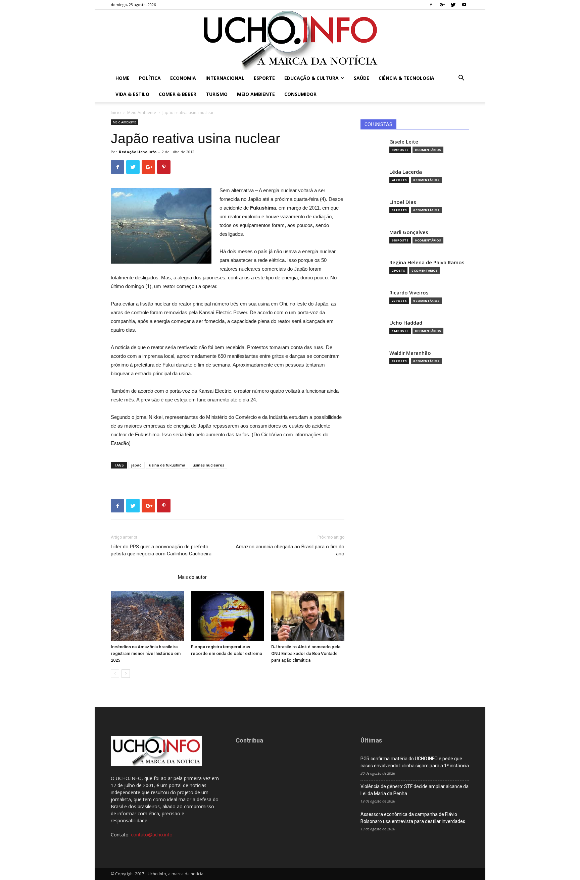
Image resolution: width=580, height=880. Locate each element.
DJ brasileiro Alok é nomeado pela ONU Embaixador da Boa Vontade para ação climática (305, 653)
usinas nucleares (208, 465)
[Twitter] (453, 4)
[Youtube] (464, 4)
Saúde (361, 78)
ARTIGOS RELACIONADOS (142, 577)
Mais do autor (192, 577)
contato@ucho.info (152, 834)
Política (150, 78)
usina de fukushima (167, 465)
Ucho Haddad (405, 323)
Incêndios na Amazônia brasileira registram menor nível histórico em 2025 (146, 653)
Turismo (217, 94)
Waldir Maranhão (410, 353)
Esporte (264, 78)
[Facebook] (431, 4)
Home (122, 78)
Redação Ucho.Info (137, 151)
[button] (461, 78)
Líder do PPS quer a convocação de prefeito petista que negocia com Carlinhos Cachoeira (161, 550)
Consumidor (300, 94)
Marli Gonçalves (408, 232)
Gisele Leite (403, 142)
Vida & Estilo (132, 94)
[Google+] (442, 4)
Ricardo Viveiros (409, 292)
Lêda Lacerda (405, 172)
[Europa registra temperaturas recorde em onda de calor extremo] (227, 616)
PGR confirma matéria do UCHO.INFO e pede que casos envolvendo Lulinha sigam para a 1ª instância (414, 762)
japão (136, 465)
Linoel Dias (402, 202)
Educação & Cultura (311, 78)
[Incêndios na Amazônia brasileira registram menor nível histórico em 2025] (147, 616)
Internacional (224, 78)
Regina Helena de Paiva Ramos (427, 262)
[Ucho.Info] (290, 40)
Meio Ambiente (256, 94)
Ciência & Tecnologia (406, 78)
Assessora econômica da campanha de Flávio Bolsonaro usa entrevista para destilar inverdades (412, 818)
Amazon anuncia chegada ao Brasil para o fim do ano (290, 550)
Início (116, 112)
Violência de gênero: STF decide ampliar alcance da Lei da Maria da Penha (414, 790)
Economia (183, 78)
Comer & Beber (177, 94)
